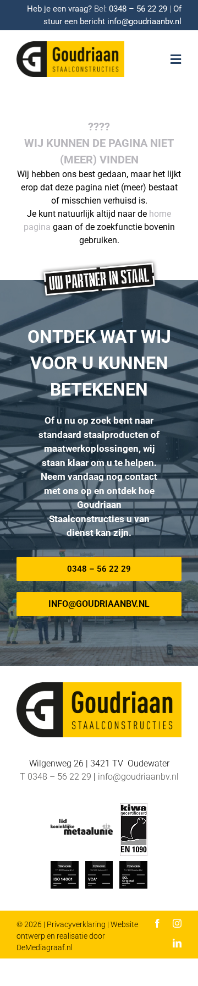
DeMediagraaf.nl (44, 947)
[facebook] (157, 923)
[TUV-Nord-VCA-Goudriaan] (99, 865)
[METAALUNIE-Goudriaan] (82, 823)
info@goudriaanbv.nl (144, 21)
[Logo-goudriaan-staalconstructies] (70, 45)
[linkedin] (177, 943)
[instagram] (177, 923)
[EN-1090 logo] (133, 807)
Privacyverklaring (76, 924)
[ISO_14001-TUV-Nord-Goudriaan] (64, 865)
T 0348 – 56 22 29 (55, 776)
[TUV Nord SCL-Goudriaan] (133, 865)
